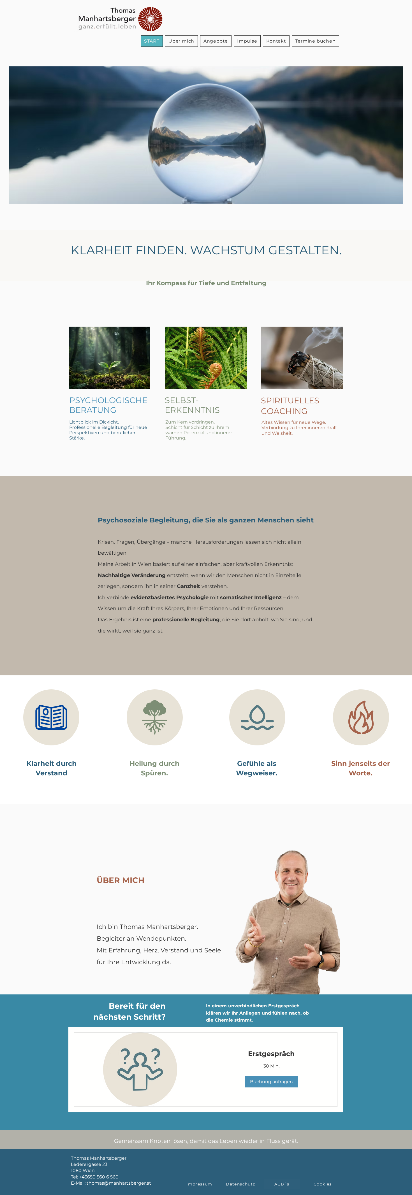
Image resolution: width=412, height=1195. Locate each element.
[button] (247, 41)
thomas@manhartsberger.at (119, 1183)
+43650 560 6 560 (99, 1177)
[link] (271, 1053)
